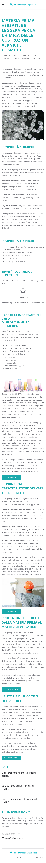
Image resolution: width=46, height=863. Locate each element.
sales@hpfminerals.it (14, 838)
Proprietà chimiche (10, 55)
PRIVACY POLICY (38, 857)
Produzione (36, 59)
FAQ (11, 62)
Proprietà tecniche (29, 55)
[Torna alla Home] (23, 4)
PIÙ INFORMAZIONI (11, 477)
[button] (3, 4)
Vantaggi (25, 59)
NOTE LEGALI (22, 857)
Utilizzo (15, 59)
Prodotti (6, 59)
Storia (4, 62)
